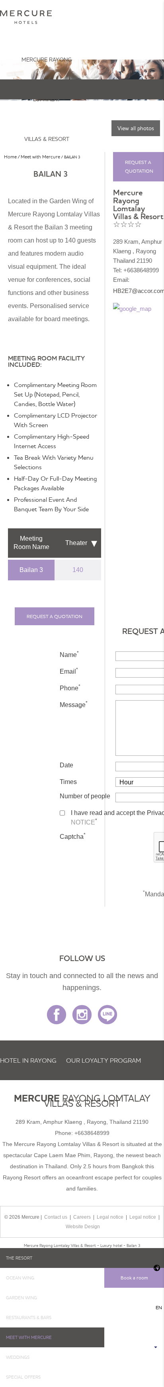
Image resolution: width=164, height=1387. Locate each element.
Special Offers (23, 1377)
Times (68, 781)
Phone (70, 688)
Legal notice (110, 1217)
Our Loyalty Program (103, 1060)
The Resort (19, 1258)
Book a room (134, 1278)
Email (69, 671)
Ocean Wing (20, 1278)
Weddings (17, 1357)
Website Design (83, 1226)
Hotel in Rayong (28, 1060)
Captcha (73, 836)
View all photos (135, 128)
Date (66, 765)
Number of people (85, 796)
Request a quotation (54, 616)
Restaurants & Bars (28, 1317)
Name (69, 654)
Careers (82, 1217)
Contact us (55, 1217)
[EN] (156, 1268)
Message (74, 704)
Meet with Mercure (29, 1337)
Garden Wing (21, 1297)
